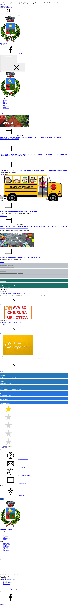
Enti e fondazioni (5, 536)
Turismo (4, 549)
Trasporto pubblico (3, 216)
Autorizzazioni (5, 556)
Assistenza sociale (6, 106)
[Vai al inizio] (0, 497)
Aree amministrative (6, 534)
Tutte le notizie (2, 371)
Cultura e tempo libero (6, 544)
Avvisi (4, 563)
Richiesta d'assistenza (6, 584)
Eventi (4, 568)
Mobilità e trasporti (6, 550)
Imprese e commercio (6, 546)
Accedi (1, 113)
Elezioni (4, 105)
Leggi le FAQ (5, 581)
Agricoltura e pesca (6, 557)
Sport (1, 143)
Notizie (4, 561)
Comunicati (4, 562)
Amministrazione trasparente (7, 585)
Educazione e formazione (7, 552)
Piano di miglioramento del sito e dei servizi (10, 589)
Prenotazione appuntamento (7, 582)
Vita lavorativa (5, 545)
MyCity (2, 604)
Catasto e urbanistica (6, 548)
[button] (5, 100)
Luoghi (4, 567)
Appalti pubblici (5, 547)
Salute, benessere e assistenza (7, 555)
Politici (4, 537)
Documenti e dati (5, 539)
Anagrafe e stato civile (6, 543)
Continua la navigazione (4, 6)
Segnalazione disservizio (7, 583)
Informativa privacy (6, 586)
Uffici (4, 535)
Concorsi (1, 261)
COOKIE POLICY (3, 4)
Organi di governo (6, 533)
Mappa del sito (2, 602)
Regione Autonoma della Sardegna (6, 7)
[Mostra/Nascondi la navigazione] (8, 59)
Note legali (4, 587)
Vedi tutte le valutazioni (4, 447)
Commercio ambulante (4, 174)
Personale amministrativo (7, 538)
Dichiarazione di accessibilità (7, 588)
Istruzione (4, 107)
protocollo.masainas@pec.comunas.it (8, 579)
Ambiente (4, 554)
